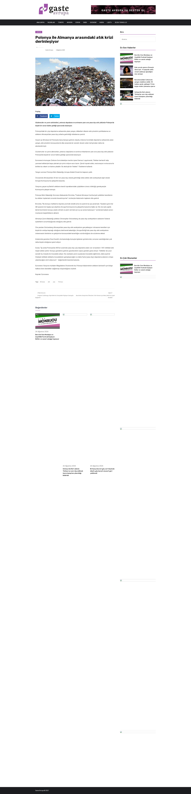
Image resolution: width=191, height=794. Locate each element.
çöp (54, 282)
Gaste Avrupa (49, 50)
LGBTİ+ (109, 22)
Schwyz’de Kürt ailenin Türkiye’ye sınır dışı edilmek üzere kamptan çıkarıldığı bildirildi (144, 95)
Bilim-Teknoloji (121, 22)
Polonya (60, 282)
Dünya (78, 22)
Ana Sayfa (40, 22)
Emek (85, 22)
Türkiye (61, 22)
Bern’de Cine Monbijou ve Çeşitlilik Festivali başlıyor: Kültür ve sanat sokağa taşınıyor (47, 337)
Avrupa (69, 22)
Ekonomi (93, 22)
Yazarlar (51, 22)
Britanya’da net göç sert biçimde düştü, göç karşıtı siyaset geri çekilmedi (102, 471)
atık (49, 282)
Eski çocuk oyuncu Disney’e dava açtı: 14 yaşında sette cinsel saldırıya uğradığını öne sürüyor (144, 71)
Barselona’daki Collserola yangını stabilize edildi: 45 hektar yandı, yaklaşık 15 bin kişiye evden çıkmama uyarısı (144, 83)
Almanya (42, 282)
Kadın (102, 22)
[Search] (153, 39)
